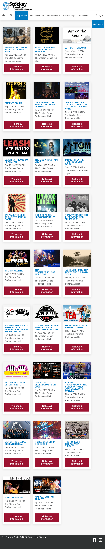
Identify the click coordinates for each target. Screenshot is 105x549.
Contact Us (83, 15)
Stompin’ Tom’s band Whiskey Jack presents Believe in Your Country (16, 328)
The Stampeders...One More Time (45, 272)
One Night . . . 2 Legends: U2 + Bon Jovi (45, 385)
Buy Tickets (22, 15)
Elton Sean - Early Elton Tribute (16, 384)
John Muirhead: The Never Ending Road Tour (76, 272)
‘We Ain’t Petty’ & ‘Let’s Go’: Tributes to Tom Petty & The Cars (76, 106)
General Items (53, 15)
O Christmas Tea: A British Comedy (76, 326)
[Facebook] (94, 540)
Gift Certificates (37, 15)
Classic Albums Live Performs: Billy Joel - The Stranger (47, 327)
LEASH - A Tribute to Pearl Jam (16, 161)
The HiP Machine (14, 271)
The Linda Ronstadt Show (46, 161)
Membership (69, 15)
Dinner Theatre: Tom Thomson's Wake (74, 162)
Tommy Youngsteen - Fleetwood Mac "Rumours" (77, 217)
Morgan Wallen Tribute (44, 498)
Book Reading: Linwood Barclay (45, 216)
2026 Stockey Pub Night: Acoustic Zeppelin (45, 49)
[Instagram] (100, 540)
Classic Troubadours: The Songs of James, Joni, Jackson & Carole (76, 387)
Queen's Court (13, 103)
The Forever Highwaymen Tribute (72, 444)
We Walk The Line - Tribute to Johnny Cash (15, 217)
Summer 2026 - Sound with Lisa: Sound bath (16, 49)
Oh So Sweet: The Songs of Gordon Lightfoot (45, 105)
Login (100, 15)
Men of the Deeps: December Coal (15, 443)
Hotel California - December (45, 443)
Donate (99, 24)
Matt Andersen (14, 498)
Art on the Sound (75, 48)
